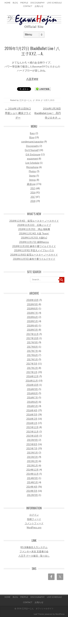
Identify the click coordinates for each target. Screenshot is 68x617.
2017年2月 (32, 368)
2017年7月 (32, 351)
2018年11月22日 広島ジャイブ (34, 225)
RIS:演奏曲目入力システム (34, 547)
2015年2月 (32, 461)
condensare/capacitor (32, 141)
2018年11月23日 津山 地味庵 (34, 229)
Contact (27, 6)
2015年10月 (32, 435)
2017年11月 (32, 334)
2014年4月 (31, 486)
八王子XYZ (32, 79)
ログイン (34, 514)
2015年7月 (31, 448)
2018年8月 (32, 308)
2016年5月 (32, 406)
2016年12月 (32, 376)
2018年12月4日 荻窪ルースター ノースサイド (34, 220)
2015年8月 (31, 444)
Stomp (32, 175)
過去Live (31, 184)
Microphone (32, 167)
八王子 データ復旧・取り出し (34, 555)
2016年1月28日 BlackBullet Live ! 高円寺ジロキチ (47, 113)
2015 (32, 188)
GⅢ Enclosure (33, 154)
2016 (38, 100)
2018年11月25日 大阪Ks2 (34, 237)
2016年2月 (31, 418)
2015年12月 (32, 427)
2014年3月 (31, 490)
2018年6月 (32, 317)
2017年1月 (31, 372)
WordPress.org (34, 527)
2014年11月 (32, 473)
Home (7, 2)
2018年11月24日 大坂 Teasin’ (34, 233)
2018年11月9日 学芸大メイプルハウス (34, 250)
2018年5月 (32, 321)
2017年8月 (32, 346)
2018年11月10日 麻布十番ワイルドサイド (34, 246)
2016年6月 (32, 401)
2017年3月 (31, 363)
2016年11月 (32, 380)
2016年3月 (31, 414)
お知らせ (39, 6)
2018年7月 (32, 312)
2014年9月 (32, 478)
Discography (37, 2)
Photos (32, 171)
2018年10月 (32, 300)
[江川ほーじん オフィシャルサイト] (34, 28)
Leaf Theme (39, 614)
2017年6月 (32, 355)
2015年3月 (32, 457)
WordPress (59, 614)
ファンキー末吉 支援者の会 (34, 551)
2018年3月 (32, 329)
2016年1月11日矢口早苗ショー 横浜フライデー (18, 113)
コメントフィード (34, 523)
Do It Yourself (32, 150)
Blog (15, 2)
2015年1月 (32, 465)
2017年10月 (32, 338)
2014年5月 (32, 482)
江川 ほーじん (25, 100)
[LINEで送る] (43, 88)
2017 (32, 196)
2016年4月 (31, 410)
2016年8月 (32, 393)
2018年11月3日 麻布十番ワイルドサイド (34, 258)
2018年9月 (32, 304)
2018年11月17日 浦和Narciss (34, 242)
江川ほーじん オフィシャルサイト (38, 608)
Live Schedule (54, 2)
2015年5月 (32, 452)
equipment (32, 158)
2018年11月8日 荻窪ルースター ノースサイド (34, 254)
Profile (24, 2)
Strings (32, 179)
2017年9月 (32, 342)
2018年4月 (32, 325)
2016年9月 (32, 389)
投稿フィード (34, 519)
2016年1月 (31, 423)
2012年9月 (32, 495)
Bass (32, 133)
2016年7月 (32, 397)
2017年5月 (32, 359)
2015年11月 (32, 431)
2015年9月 (32, 440)
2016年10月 (32, 384)
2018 (32, 201)
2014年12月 (32, 469)
